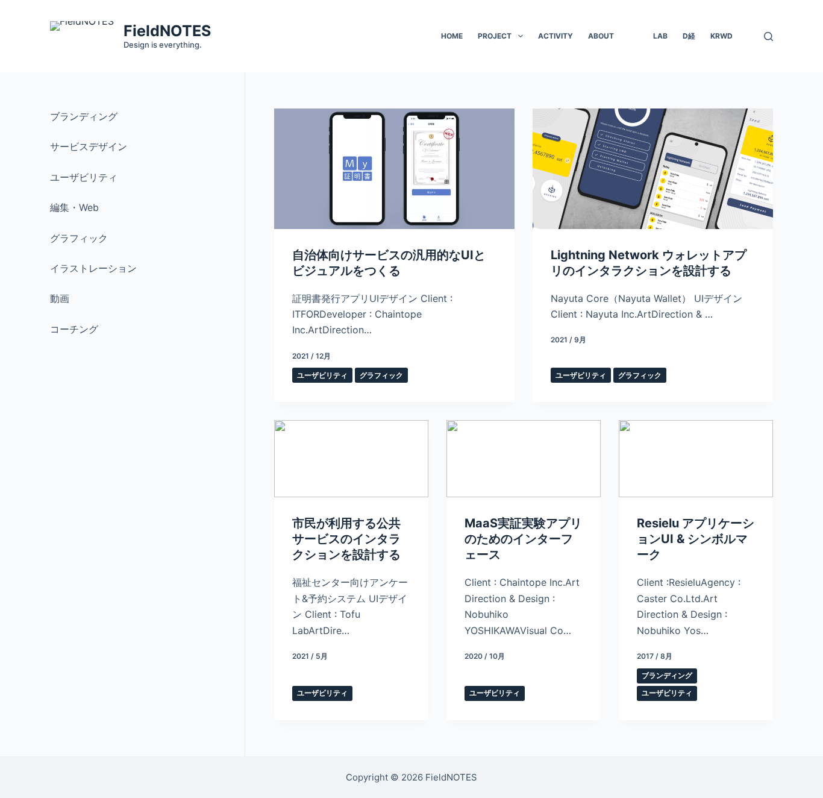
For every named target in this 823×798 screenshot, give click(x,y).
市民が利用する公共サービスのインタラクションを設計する (346, 539)
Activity (555, 35)
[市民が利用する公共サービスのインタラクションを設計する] (351, 458)
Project (495, 35)
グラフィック (381, 375)
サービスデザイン (88, 146)
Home (452, 35)
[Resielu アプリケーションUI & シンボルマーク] (696, 458)
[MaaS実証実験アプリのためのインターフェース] (523, 458)
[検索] (768, 36)
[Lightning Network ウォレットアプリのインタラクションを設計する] (653, 168)
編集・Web (74, 207)
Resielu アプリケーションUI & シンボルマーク (695, 539)
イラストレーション (93, 268)
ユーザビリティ (322, 375)
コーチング (74, 329)
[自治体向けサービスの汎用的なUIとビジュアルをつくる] (394, 168)
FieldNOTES (167, 31)
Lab (660, 35)
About (601, 35)
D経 (689, 35)
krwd (721, 35)
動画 (59, 298)
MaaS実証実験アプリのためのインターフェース (523, 539)
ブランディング (667, 675)
